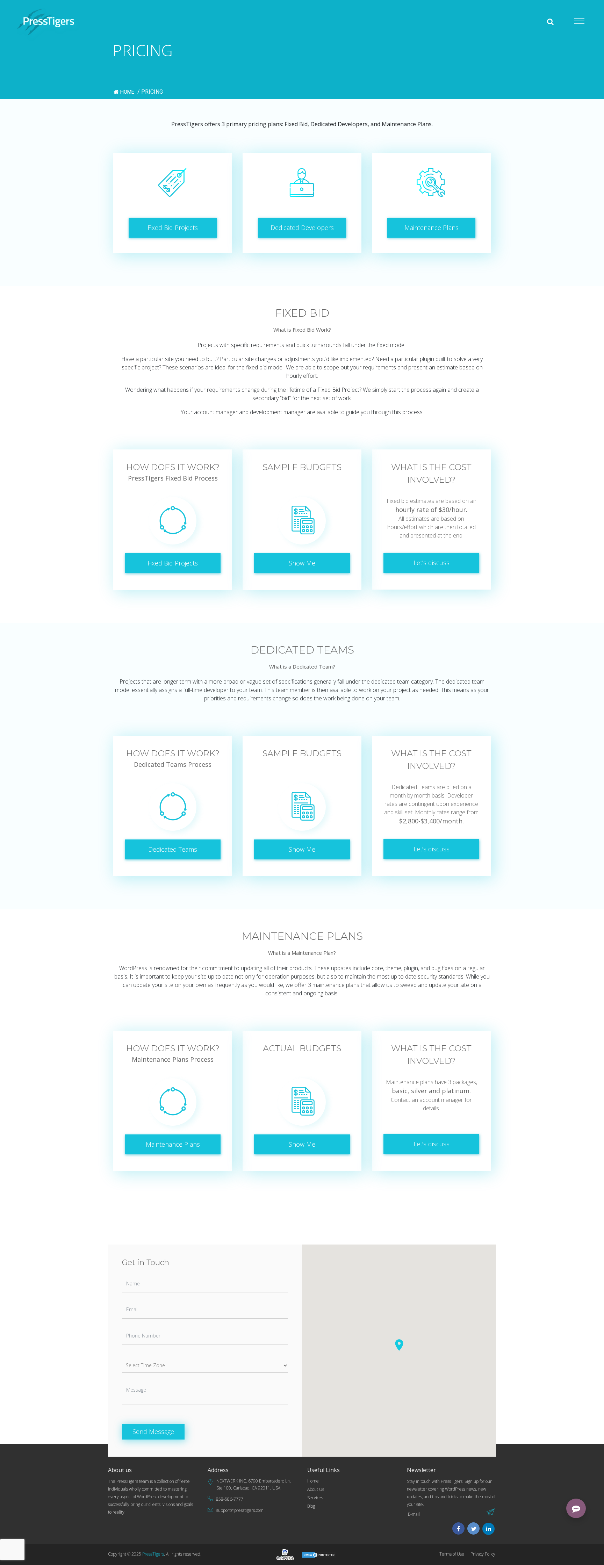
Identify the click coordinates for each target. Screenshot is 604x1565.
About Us (315, 1489)
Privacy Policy (482, 1554)
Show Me (302, 563)
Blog (311, 1506)
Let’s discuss (432, 562)
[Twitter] (474, 1529)
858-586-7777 (229, 1499)
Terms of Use (451, 1554)
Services (315, 1498)
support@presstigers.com (240, 1510)
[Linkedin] (488, 1529)
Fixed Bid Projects (173, 227)
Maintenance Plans (431, 227)
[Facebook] (458, 1529)
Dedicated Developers (302, 227)
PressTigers (153, 1554)
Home (128, 92)
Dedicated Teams (172, 849)
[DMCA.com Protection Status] (318, 1554)
